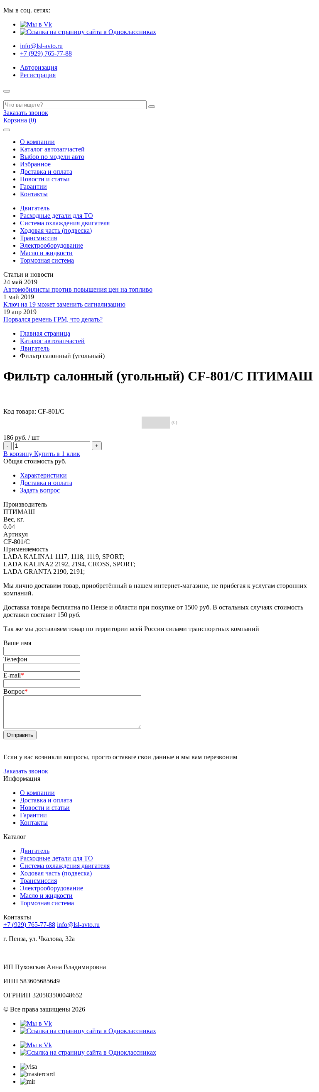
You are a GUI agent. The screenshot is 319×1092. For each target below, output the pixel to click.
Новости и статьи (45, 179)
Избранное (35, 164)
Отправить (20, 735)
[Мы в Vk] (36, 24)
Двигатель (34, 208)
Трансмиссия (38, 237)
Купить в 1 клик (57, 453)
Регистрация (38, 74)
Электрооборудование (51, 245)
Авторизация (38, 67)
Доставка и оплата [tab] (46, 482)
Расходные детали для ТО (56, 215)
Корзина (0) (19, 120)
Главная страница (45, 333)
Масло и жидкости (46, 252)
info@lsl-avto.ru (41, 45)
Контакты (34, 193)
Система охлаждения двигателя (65, 223)
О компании (37, 141)
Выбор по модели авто (52, 156)
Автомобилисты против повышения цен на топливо (77, 289)
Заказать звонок (25, 112)
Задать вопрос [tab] (40, 490)
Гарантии (33, 186)
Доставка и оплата (46, 171)
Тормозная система (47, 260)
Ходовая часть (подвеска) (56, 230)
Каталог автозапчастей (52, 149)
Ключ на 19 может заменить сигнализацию (64, 304)
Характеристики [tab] (43, 475)
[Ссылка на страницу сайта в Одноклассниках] (88, 31)
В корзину (18, 453)
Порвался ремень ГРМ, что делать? (53, 319)
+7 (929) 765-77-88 (46, 53)
